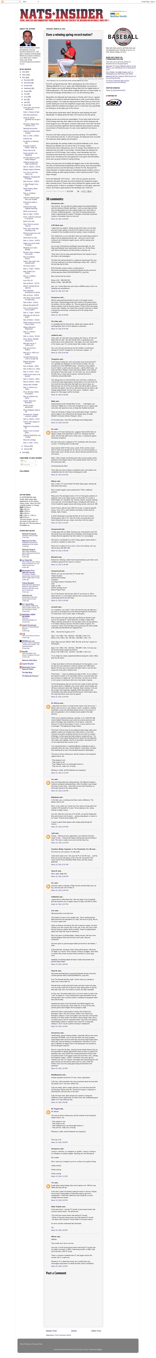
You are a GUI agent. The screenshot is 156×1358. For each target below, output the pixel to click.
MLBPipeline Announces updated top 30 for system (30, 543)
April (25, 102)
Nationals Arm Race (29, 541)
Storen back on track (30, 238)
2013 (24, 72)
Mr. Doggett (55, 1109)
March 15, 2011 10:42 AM (59, 353)
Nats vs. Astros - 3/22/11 (31, 240)
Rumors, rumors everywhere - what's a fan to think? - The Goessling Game (31, 644)
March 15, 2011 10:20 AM (59, 219)
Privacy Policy (37, 1344)
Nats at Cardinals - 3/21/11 (29, 257)
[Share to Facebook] (88, 191)
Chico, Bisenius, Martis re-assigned (31, 392)
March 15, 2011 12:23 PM (59, 843)
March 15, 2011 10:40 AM (59, 315)
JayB (53, 833)
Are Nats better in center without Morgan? (31, 158)
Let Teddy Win (27, 560)
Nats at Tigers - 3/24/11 (31, 214)
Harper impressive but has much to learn (32, 323)
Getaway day (27, 138)
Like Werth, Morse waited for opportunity (31, 298)
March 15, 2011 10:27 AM (59, 291)
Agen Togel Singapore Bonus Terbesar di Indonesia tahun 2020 (31, 553)
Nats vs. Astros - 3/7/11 (31, 372)
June (26, 97)
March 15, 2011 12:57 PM (59, 904)
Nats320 (25, 651)
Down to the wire (28, 221)
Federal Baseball (28, 583)
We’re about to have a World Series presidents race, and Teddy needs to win (31, 563)
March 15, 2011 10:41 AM (59, 329)
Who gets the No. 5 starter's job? (29, 344)
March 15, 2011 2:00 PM (59, 1102)
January (27, 449)
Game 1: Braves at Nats (31, 112)
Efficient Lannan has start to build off (31, 234)
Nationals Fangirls (28, 549)
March (26, 105)
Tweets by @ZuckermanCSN (115, 90)
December (27, 80)
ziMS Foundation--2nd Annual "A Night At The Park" (31, 654)
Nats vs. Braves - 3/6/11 (31, 379)
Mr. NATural (55, 703)
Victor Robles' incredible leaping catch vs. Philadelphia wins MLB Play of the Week (120, 73)
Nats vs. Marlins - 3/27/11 (31, 167)
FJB (23, 634)
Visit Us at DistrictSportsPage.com (29, 619)
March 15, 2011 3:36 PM (59, 1230)
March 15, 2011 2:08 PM (59, 1142)
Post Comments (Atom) (63, 1335)
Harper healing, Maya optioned (30, 189)
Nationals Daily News (29, 660)
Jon (52, 779)
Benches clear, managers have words (31, 253)
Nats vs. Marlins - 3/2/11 (31, 419)
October (27, 85)
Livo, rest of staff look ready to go (30, 173)
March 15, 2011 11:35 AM (59, 551)
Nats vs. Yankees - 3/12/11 (29, 332)
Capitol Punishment (29, 625)
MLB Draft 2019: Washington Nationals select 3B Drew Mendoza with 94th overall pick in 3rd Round (31, 587)
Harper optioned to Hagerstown (29, 328)
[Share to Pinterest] (91, 191)
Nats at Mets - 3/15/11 (30, 302)
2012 (24, 75)
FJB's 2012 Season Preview (31, 636)
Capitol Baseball (28, 664)
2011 (24, 77)
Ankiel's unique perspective (28, 406)
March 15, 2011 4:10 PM (59, 1266)
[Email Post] (77, 191)
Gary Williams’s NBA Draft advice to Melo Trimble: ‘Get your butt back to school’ (30, 607)
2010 (24, 452)
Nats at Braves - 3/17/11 (31, 283)
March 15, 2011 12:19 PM (59, 791)
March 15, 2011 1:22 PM (59, 1026)
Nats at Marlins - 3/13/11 (31, 320)
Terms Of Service (25, 1344)
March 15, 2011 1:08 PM (59, 964)
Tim (52, 1183)
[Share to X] (86, 191)
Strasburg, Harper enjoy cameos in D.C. (31, 124)
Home (74, 1331)
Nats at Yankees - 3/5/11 (31, 382)
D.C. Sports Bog (28, 604)
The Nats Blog (27, 672)
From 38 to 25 (28, 280)
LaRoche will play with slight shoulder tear (30, 163)
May (25, 99)
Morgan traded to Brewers (31, 169)
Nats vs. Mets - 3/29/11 (31, 136)
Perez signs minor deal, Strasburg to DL (31, 229)
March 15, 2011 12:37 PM (59, 864)
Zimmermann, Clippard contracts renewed (30, 415)
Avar (52, 910)
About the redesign (29, 440)
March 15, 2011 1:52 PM (59, 1068)
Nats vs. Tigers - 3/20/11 (31, 269)
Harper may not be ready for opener (31, 244)
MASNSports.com (28, 641)
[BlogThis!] (84, 191)
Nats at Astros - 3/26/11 (31, 181)
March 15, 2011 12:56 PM (59, 876)
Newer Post (51, 1331)
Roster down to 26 (29, 150)
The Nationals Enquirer (30, 676)
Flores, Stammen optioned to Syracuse (32, 217)
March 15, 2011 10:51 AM (59, 422)
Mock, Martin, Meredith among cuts (31, 340)
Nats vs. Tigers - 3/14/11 (31, 312)
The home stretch (29, 266)
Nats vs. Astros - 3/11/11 (31, 336)
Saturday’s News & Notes (30, 535)
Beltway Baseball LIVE (30, 305)
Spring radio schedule (30, 384)
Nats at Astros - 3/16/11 (31, 295)
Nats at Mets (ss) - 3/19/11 (29, 272)
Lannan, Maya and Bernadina (29, 401)
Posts (24, 461)
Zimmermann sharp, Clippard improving (30, 207)
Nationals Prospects (29, 534)
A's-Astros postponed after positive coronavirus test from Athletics (117, 81)
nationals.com (27, 595)
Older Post (96, 1331)
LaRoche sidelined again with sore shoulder (31, 198)
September (28, 88)
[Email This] (82, 191)
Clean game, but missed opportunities (31, 108)
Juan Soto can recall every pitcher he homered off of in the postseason (118, 62)
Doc (52, 429)
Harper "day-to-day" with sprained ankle (31, 262)
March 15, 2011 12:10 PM (59, 697)
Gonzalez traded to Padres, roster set (30, 146)
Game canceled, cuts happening (30, 154)
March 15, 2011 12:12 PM (59, 773)
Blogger (99, 1349)
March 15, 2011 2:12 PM (59, 1176)
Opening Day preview (30, 128)
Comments (26, 464)
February (27, 446)
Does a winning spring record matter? (30, 309)
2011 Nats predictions (30, 115)
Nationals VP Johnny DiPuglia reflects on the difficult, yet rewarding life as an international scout (121, 67)
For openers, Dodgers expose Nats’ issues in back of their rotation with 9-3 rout (30, 576)
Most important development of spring (31, 291)
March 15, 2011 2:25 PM (59, 1200)
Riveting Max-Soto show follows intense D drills (29, 598)
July (25, 94)
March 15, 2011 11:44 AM (59, 564)
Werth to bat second (30, 211)
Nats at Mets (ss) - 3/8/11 (31, 369)
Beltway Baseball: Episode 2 (29, 362)
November (27, 83)
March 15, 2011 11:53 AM (59, 600)
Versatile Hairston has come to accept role (30, 358)
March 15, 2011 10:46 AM (59, 395)
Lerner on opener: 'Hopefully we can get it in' (31, 119)
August (26, 91)
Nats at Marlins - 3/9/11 (31, 366)
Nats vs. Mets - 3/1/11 (30, 443)
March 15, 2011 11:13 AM (59, 523)
